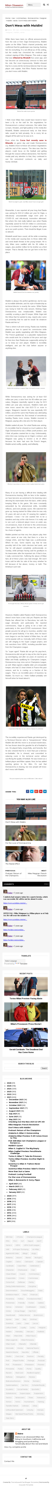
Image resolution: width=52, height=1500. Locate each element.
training (41, 1402)
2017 (9, 1204)
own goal (19, 1356)
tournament (29, 1402)
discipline (32, 1286)
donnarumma (33, 18)
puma (29, 1369)
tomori (8, 1402)
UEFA (18, 1245)
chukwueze (22, 1270)
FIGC (15, 1241)
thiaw (31, 1397)
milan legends (11, 1340)
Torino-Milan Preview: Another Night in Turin (26, 1160)
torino (17, 1402)
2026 (9, 1083)
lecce (35, 1323)
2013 (9, 1216)
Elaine (20, 1434)
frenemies (10, 1303)
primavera (10, 1369)
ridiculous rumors (13, 1381)
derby (31, 1282)
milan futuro (31, 1336)
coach (22, 1274)
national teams (33, 1348)
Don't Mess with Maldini (15, 822)
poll (7, 1364)
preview (41, 1364)
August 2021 (15, 1111)
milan (8, 1336)
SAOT (39, 1241)
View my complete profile (15, 1447)
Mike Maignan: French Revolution (23, 1125)
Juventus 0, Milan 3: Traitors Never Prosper (24, 1165)
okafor (8, 1356)
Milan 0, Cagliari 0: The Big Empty (23, 1148)
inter (17, 1319)
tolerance (41, 1397)
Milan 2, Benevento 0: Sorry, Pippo (24, 1180)
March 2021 (14, 1186)
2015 (9, 1210)
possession (17, 1364)
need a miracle (12, 1352)
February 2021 (15, 1189)
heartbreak (10, 1315)
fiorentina (10, 1299)
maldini (9, 21)
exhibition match (12, 1294)
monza (20, 1348)
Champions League (34, 1237)
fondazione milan (34, 1299)
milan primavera (27, 1340)
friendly (21, 1303)
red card (19, 1373)
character (10, 1270)
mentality (19, 1332)
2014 (9, 1213)
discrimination (11, 1290)
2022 (9, 1094)
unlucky (30, 1410)
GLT (22, 1241)
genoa (8, 1307)
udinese (25, 1406)
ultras (35, 1406)
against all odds (12, 1253)
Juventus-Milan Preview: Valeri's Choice (26, 1169)
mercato (30, 1332)
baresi (28, 1257)
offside (35, 1352)
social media (22, 1389)
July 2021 (13, 1114)
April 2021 (13, 1184)
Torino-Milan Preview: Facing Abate (26, 998)
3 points (20, 1237)
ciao (13, 18)
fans (24, 1294)
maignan (43, 18)
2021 (9, 1097)
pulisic (20, 1369)
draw (40, 1290)
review (32, 1377)
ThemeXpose (15, 1482)
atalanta (9, 1257)
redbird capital (33, 1373)
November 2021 (16, 1102)
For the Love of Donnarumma (18, 843)
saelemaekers (12, 1385)
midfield (40, 1332)
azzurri (19, 1257)
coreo (21, 1278)
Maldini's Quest (15, 1146)
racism (9, 1373)
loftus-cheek (11, 1327)
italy (24, 1319)
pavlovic (30, 1356)
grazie (42, 1307)
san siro (25, 1385)
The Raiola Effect (12, 864)
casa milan (22, 1266)
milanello (22, 1344)
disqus (46, 884)
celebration (34, 1266)
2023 (9, 1092)
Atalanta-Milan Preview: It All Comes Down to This (28, 1137)
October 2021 (15, 1105)
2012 (9, 1218)
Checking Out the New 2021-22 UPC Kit (26, 1122)
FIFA (7, 1241)
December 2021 (16, 1099)
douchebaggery (27, 1290)
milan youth (10, 1344)
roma (26, 1381)
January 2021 (15, 1192)
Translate (23, 964)
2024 (9, 1089)
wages (8, 1414)
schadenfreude (38, 1385)
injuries (8, 1319)
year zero (10, 1418)
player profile (18, 1360)
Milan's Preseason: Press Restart (26, 1024)
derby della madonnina (15, 1286)
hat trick (32, 1311)
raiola (15, 21)
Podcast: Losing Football (19, 1174)
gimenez (18, 1307)
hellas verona (24, 1315)
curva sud (10, 1282)
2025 (9, 1086)
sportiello (35, 1389)
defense (21, 1282)
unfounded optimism (14, 1410)
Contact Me (9, 1461)
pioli (7, 1360)
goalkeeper (31, 1307)
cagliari (9, 1262)
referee (9, 1377)
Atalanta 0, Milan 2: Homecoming (23, 1133)
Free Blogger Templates (30, 1482)
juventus (9, 1323)
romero (36, 1381)
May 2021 (13, 1119)
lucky (32, 1327)
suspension (38, 1393)
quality (38, 1369)
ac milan (35, 1249)
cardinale (10, 1266)
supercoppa (25, 1393)
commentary (21, 18)
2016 (9, 1207)
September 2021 (17, 1108)
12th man (9, 1237)
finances (33, 1294)
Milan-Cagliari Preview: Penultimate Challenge (24, 1152)
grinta (8, 1311)
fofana (20, 1299)
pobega (31, 1360)
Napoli (30, 1241)
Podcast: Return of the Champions (24, 1130)
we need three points (24, 1414)
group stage (20, 1311)
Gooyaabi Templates (26, 1485)
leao (27, 1323)
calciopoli (29, 1262)
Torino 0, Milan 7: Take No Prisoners (25, 1156)
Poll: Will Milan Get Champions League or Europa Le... (27, 1142)
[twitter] (26, 1479)
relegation (20, 1377)
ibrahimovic (38, 1315)
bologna (38, 1257)
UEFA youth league (31, 1245)
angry (34, 1253)
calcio (18, 1262)
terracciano (20, 1397)
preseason (29, 1364)
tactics (8, 1397)
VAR (7, 1249)
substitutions (11, 1393)
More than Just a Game (19, 1171)
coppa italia (10, 1278)
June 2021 (14, 1117)
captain (40, 1262)
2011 (9, 1221)
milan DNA (18, 1336)
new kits (25, 1352)
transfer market (12, 1406)
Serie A (9, 1245)
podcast (41, 1360)
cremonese (33, 1278)
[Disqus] (26, 918)
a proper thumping (20, 1249)
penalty (41, 1356)
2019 (9, 1199)
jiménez (33, 1319)
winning (40, 1414)
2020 (9, 1196)
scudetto (9, 1389)
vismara (40, 1410)
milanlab (33, 1344)
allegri (25, 1253)
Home (7, 18)
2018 (9, 1201)
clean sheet (11, 1274)
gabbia (41, 1303)
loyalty (23, 1327)
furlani (31, 1303)
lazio (19, 1323)
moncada (9, 1348)
